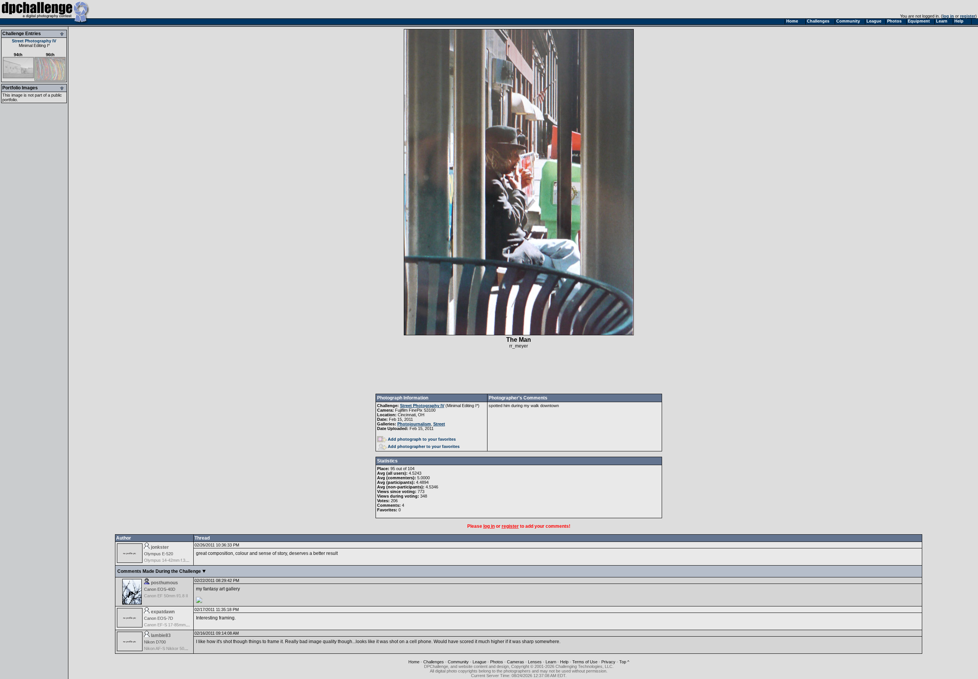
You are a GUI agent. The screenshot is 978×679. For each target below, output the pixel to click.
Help (564, 662)
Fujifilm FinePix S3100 (415, 410)
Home (413, 662)
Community (458, 662)
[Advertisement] (519, 371)
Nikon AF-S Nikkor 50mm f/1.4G (174, 648)
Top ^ (624, 662)
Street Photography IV (34, 41)
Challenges (433, 662)
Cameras (515, 662)
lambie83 (161, 635)
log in (948, 16)
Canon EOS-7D (158, 618)
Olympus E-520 (158, 553)
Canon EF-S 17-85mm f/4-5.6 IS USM (179, 624)
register (967, 16)
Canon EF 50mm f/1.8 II (166, 595)
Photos (496, 662)
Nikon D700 (155, 642)
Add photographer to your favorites (424, 446)
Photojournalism (414, 424)
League (479, 662)
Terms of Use (584, 662)
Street (439, 424)
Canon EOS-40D (159, 589)
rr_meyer (518, 346)
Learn (551, 662)
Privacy (608, 662)
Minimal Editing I (33, 45)
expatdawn (163, 611)
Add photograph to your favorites (422, 439)
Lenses (535, 662)
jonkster (160, 547)
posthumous (164, 582)
